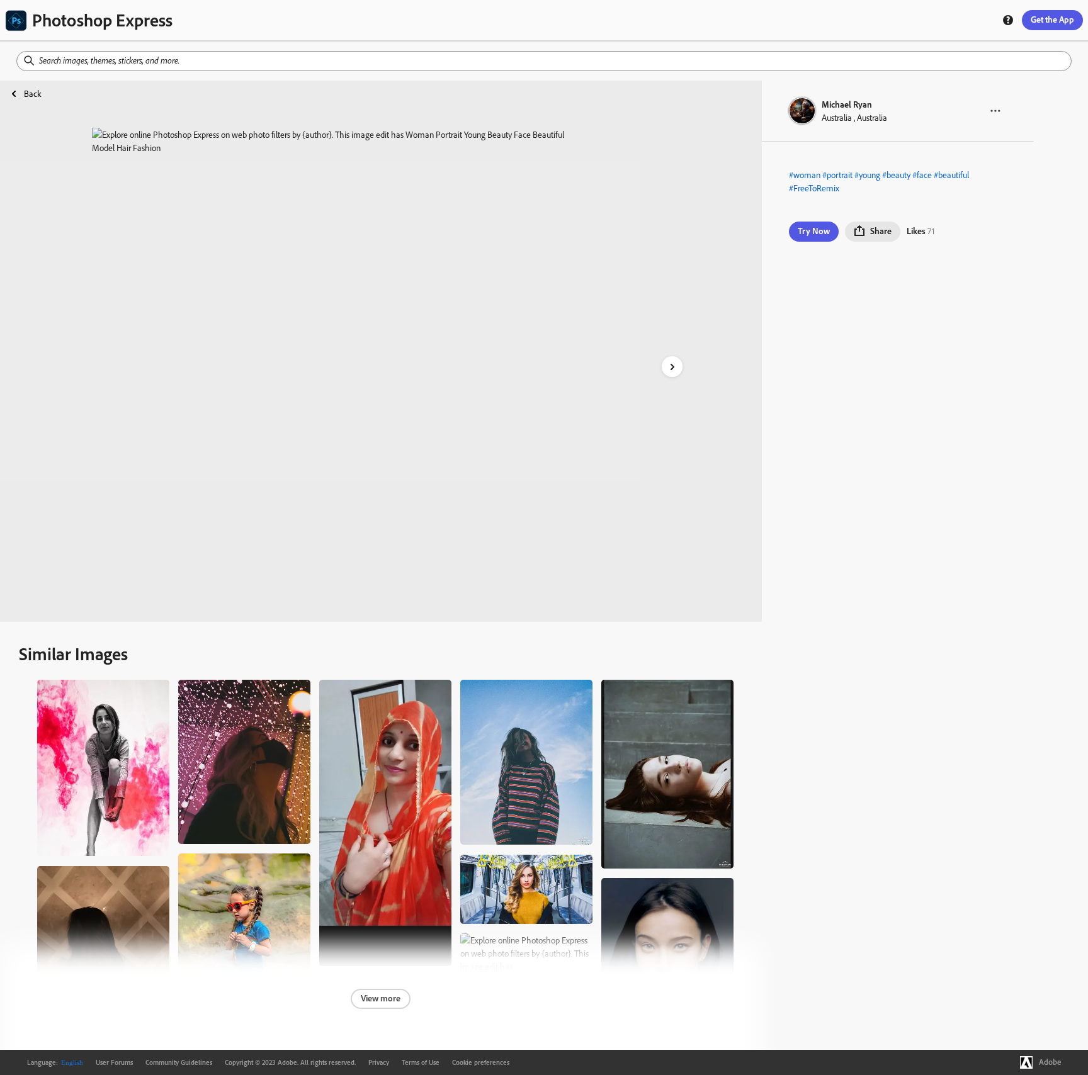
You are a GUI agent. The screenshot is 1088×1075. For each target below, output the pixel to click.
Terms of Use (420, 1062)
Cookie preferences (480, 1062)
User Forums (114, 1062)
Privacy (378, 1062)
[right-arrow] (672, 366)
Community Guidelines (178, 1062)
